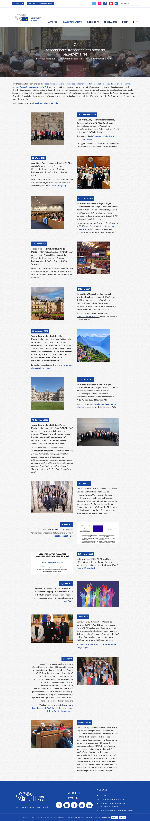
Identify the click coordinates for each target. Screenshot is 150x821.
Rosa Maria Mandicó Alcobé (45, 103)
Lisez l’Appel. (67, 601)
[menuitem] (135, 22)
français (69, 365)
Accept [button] (122, 817)
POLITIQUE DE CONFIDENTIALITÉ (32, 807)
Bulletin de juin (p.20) (57, 185)
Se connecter (18, 3)
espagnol (45, 368)
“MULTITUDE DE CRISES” (88, 316)
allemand (35, 368)
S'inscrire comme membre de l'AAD (40, 3)
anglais (62, 365)
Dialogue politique (45, 59)
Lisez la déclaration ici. (63, 536)
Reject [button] (114, 817)
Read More (106, 817)
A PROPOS (74, 793)
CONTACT (74, 798)
